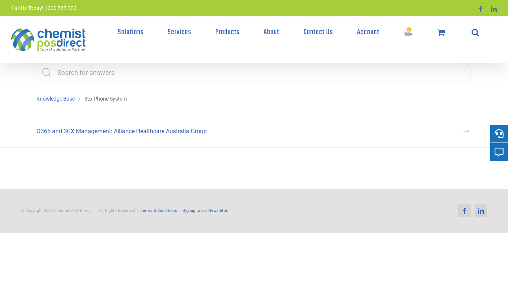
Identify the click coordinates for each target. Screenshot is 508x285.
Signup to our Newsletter (206, 210)
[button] (475, 32)
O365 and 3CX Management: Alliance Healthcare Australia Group (121, 131)
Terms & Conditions (159, 210)
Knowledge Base (55, 99)
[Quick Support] (408, 32)
